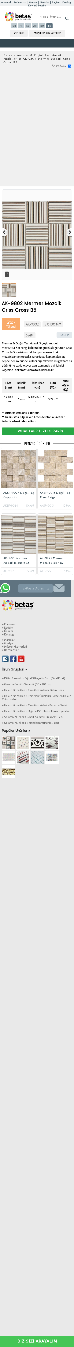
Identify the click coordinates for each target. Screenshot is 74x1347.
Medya (33, 2)
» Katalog (8, 634)
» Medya (7, 643)
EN (14, 26)
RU (42, 26)
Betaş (7, 55)
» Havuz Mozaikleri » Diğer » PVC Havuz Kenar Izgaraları (35, 711)
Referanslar (20, 2)
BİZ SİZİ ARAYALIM (37, 1341)
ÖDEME (19, 33)
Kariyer (32, 5)
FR (21, 26)
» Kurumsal (8, 624)
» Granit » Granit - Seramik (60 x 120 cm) (26, 684)
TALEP (64, 335)
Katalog (66, 2)
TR (49, 26)
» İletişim (7, 627)
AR (35, 26)
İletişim (42, 5)
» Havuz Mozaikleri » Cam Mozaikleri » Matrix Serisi (33, 690)
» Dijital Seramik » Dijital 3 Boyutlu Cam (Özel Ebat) (33, 678)
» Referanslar (10, 650)
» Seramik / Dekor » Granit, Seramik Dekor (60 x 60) (33, 717)
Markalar (44, 2)
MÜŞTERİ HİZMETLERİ (47, 33)
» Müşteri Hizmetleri (14, 646)
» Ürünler (7, 631)
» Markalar (8, 640)
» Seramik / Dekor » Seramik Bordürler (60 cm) (30, 723)
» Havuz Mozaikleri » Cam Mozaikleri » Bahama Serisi (34, 705)
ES (28, 26)
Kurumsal (6, 2)
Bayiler (56, 2)
